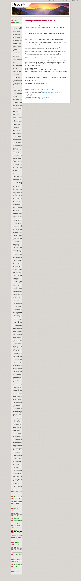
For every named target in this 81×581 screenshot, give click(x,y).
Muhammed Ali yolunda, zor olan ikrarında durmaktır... (17, 313)
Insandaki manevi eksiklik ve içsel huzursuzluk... (17, 427)
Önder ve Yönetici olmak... (17, 176)
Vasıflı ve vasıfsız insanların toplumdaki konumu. (17, 445)
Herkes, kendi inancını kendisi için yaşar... (17, 294)
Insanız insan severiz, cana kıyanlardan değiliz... (17, 316)
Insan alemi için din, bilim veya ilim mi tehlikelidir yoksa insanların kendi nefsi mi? (17, 250)
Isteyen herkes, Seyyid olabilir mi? (17, 120)
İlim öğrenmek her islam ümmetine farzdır (17, 480)
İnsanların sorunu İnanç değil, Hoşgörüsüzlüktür (17, 485)
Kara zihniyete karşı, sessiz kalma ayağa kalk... (17, 199)
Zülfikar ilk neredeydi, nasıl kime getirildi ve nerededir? (17, 285)
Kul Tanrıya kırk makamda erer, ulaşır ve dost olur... (17, 266)
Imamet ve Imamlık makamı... (17, 117)
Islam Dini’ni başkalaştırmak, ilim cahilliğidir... (17, 279)
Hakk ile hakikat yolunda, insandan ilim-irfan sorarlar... (17, 418)
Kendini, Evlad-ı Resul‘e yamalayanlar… (17, 196)
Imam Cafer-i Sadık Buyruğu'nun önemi (17, 27)
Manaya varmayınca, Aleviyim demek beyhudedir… (17, 233)
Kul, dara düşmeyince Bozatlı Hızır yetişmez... (17, 281)
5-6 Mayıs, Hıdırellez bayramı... (17, 312)
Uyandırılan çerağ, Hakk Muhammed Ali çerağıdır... (17, 236)
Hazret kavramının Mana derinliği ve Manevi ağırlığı (17, 477)
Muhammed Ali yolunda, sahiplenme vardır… (17, 207)
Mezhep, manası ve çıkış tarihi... (17, 40)
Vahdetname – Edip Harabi (17, 71)
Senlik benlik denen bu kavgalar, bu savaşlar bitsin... (17, 293)
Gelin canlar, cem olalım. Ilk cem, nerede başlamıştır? (17, 309)
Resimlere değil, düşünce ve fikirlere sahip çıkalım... (17, 290)
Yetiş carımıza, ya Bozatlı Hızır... (17, 284)
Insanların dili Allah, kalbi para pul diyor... (17, 400)
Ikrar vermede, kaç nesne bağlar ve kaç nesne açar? (17, 381)
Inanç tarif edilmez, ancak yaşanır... (17, 130)
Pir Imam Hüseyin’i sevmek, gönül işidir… (17, 202)
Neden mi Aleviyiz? (16, 97)
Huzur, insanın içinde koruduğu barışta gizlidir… (17, 439)
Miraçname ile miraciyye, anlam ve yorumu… (17, 358)
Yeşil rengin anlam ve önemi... (17, 291)
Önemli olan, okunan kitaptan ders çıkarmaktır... (17, 406)
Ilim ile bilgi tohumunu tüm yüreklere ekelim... (17, 436)
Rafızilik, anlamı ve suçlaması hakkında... (17, 344)
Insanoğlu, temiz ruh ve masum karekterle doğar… (17, 194)
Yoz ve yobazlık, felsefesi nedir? (17, 219)
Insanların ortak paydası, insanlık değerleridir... (17, 331)
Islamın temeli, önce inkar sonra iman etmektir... (17, 412)
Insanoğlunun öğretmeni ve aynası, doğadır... (17, 245)
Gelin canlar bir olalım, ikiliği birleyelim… (17, 372)
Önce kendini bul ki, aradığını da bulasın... (17, 369)
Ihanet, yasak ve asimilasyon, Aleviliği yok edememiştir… (17, 273)
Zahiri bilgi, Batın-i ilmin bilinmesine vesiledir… (17, 405)
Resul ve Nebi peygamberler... (17, 65)
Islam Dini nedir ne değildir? (17, 37)
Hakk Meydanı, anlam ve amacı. (17, 142)
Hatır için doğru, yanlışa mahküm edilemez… (17, 329)
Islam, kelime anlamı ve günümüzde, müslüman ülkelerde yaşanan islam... (17, 158)
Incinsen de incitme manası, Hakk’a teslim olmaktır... (17, 360)
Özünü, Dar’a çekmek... (17, 341)
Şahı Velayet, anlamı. (16, 77)
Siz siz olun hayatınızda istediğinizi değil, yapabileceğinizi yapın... (17, 260)
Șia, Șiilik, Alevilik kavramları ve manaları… (17, 143)
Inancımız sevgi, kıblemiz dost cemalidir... (17, 346)
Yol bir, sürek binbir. (16, 114)
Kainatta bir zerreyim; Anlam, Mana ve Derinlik (17, 479)
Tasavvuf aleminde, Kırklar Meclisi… (17, 164)
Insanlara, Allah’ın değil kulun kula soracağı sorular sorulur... (17, 337)
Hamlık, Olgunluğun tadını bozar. (17, 470)
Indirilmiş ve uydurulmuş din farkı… (17, 318)
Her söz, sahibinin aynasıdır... (17, 325)
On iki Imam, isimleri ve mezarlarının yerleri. (17, 102)
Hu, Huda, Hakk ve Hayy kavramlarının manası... (17, 282)
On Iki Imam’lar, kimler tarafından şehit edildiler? (17, 121)
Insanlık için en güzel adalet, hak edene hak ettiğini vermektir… (17, 257)
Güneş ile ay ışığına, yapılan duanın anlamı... (17, 355)
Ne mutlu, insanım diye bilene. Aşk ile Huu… (17, 335)
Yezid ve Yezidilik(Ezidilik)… (17, 220)
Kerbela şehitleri (16, 170)
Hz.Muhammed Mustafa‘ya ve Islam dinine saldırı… (17, 182)
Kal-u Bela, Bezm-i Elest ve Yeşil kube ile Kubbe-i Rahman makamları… (17, 383)
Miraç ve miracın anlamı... (17, 111)
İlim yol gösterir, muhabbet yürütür (17, 449)
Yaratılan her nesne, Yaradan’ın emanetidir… (17, 390)
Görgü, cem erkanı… (16, 242)
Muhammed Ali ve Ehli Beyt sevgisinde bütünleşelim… (17, 210)
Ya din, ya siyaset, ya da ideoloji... (17, 217)
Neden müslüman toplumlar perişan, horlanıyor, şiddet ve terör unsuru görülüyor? (17, 211)
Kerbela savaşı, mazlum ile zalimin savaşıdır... (17, 198)
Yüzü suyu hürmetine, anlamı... (17, 103)
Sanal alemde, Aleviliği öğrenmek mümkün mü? (17, 225)
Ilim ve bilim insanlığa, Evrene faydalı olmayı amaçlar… (17, 222)
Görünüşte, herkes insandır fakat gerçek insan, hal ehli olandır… (17, 179)
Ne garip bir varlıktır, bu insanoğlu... (17, 270)
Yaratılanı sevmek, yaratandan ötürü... (17, 118)
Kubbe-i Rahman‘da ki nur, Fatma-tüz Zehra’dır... (17, 259)
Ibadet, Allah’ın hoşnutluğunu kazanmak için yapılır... (17, 298)
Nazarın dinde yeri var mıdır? (17, 417)
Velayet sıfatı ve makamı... (17, 100)
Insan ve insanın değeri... (17, 185)
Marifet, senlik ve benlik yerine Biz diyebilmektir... (17, 319)
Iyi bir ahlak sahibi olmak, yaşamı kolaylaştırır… (17, 374)
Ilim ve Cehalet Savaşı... (17, 186)
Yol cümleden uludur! (16, 53)
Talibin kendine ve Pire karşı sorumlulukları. (17, 459)
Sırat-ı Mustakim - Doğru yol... (17, 41)
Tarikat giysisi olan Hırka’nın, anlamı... (17, 356)
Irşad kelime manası (16, 89)
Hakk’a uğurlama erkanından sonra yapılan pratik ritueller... (17, 393)
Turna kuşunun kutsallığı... (17, 81)
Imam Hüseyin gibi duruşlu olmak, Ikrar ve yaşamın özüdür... (17, 328)
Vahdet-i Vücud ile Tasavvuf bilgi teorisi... (17, 162)
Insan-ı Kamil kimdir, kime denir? (17, 115)
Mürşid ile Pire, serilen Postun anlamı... (17, 128)
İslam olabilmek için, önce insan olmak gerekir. (17, 465)
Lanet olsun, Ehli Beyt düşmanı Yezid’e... (17, 303)
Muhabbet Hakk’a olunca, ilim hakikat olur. (17, 446)
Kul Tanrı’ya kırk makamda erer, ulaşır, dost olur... (17, 310)
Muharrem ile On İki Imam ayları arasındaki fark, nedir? (17, 151)
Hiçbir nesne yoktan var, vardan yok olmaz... (17, 433)
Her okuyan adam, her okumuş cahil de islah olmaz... (17, 423)
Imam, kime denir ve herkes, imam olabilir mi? (17, 140)
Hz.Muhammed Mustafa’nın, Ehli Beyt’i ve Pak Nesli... (17, 340)
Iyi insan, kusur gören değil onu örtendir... (17, 409)
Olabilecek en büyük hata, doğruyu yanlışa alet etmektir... (17, 306)
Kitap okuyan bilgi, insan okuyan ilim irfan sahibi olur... (17, 420)
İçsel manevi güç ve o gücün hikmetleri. (17, 468)
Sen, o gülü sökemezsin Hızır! (17, 408)
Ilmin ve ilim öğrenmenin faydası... (17, 84)
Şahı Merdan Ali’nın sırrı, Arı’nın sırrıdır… (17, 264)
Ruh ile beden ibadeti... (17, 421)
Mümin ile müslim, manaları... (17, 334)
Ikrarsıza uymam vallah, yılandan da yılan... (17, 272)
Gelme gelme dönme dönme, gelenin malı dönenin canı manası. (17, 146)
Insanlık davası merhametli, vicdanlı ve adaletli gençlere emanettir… (17, 396)
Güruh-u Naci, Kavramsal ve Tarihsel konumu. (17, 462)
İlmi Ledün (15, 68)
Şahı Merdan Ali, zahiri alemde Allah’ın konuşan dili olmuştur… (17, 261)
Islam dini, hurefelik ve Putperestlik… (17, 191)
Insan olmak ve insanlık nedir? (17, 276)
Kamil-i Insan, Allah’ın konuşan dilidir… (17, 229)
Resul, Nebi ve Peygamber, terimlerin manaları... (17, 350)
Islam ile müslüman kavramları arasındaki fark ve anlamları (17, 338)
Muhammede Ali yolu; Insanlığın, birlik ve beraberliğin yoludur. (17, 123)
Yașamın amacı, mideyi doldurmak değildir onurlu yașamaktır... (17, 232)
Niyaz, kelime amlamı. (16, 124)
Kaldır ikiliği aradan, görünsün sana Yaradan (17, 473)
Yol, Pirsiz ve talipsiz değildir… (17, 389)
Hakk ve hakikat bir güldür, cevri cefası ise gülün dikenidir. (17, 155)
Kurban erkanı (15, 69)
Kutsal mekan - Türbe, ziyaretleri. (17, 61)
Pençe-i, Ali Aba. (16, 63)
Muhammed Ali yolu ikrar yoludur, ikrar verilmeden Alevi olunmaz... (17, 366)
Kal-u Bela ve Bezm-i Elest (17, 112)
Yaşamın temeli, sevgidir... (17, 213)
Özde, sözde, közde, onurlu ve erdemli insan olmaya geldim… (17, 239)
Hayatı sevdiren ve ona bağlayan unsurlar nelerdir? (17, 392)
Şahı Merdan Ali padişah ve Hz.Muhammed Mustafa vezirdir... (17, 269)
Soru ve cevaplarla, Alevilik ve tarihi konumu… (17, 384)
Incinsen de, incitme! (16, 126)
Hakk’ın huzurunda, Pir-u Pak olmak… (17, 183)
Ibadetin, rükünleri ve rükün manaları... (17, 149)
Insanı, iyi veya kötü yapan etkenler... (17, 189)
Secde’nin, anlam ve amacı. (17, 93)
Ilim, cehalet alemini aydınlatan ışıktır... (17, 349)
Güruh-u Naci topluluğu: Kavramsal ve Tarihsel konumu (17, 86)
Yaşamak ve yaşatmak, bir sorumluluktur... (17, 377)
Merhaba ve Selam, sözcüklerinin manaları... (17, 322)
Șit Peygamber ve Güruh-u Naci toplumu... (17, 160)
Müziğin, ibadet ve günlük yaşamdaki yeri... (17, 205)
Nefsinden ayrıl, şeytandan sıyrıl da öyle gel (17, 455)
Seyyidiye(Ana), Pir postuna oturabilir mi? (17, 75)
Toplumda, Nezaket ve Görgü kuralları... (17, 278)
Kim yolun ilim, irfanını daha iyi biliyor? (17, 78)
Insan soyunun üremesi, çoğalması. (17, 106)
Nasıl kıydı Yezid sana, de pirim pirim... (17, 227)
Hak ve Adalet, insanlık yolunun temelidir (17, 454)
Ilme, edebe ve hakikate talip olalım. (17, 105)
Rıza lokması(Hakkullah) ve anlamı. (17, 80)
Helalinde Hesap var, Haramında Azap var (17, 486)
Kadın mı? (14, 173)
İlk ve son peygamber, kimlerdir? (17, 139)
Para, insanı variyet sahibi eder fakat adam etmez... (17, 387)
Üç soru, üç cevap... (16, 95)
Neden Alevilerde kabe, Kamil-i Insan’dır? (17, 133)
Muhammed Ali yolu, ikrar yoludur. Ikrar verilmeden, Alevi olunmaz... (17, 109)
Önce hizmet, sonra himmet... (17, 275)
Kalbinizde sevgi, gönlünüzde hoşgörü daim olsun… (17, 256)
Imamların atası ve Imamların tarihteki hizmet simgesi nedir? (17, 397)
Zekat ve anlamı (15, 87)
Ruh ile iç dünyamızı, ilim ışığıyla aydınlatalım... (17, 371)
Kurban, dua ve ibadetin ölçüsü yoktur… (17, 426)
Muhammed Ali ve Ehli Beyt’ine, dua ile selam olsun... (17, 127)
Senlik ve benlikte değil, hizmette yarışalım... (17, 295)
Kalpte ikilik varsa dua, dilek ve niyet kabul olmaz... (17, 315)
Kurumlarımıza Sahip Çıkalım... (17, 195)
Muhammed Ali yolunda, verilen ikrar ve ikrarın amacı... (17, 353)
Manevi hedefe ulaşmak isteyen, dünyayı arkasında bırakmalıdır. (17, 442)
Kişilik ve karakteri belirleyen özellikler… (17, 363)
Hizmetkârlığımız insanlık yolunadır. (17, 443)
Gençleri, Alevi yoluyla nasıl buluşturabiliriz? (17, 476)
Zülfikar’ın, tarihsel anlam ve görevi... (17, 287)
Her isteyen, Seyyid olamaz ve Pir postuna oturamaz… (17, 359)
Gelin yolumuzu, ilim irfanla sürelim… (17, 297)
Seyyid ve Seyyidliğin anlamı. (17, 167)
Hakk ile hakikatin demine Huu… (17, 332)
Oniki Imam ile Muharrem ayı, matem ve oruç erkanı (17, 145)
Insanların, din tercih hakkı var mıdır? (17, 168)
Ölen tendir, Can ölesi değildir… (17, 165)
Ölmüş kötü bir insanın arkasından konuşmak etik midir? (17, 434)
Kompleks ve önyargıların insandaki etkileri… (17, 399)
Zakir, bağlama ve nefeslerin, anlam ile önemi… (17, 44)
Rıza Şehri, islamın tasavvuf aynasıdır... (17, 267)
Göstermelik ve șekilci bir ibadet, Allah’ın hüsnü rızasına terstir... (17, 254)
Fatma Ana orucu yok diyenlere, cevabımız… (17, 134)
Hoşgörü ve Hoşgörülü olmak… (17, 180)
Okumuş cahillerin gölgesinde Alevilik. (17, 448)
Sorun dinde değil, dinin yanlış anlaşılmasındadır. (17, 464)
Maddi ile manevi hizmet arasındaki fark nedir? (17, 394)
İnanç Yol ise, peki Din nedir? (17, 471)
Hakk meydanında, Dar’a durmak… (17, 154)
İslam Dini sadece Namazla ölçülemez (17, 482)
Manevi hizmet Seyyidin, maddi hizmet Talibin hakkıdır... (17, 411)
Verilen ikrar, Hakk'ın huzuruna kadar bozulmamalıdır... (17, 347)
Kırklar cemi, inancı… (16, 56)
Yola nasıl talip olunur (16, 148)
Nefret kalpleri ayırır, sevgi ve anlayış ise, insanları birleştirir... (17, 437)
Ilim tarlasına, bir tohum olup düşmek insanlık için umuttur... (17, 415)
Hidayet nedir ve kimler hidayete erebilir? (17, 235)
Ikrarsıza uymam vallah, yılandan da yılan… (17, 253)
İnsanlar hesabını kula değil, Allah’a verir (17, 451)
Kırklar (14, 62)
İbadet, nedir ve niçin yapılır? (17, 99)
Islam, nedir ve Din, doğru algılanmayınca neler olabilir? (17, 152)
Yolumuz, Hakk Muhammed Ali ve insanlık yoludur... (17, 288)
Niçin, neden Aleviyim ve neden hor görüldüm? (17, 108)
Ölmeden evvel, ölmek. (17, 171)
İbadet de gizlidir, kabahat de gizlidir (17, 474)
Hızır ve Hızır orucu (16, 74)
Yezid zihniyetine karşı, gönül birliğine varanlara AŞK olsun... (17, 326)
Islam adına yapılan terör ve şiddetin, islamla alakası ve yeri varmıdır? (17, 157)
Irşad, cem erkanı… (16, 244)
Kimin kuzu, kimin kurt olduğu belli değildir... (17, 368)
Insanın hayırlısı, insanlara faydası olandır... (17, 251)
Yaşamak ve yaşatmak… (17, 214)
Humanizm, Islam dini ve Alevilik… (17, 230)
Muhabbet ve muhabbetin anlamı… (17, 352)
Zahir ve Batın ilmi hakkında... (17, 72)
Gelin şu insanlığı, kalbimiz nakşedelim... (17, 321)
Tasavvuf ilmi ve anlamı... (17, 96)
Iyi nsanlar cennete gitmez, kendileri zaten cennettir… (17, 248)
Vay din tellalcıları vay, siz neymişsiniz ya (17, 452)
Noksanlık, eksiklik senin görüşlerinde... (17, 263)
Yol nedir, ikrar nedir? (16, 307)
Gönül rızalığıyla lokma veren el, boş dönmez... (17, 414)
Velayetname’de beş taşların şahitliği (17, 43)
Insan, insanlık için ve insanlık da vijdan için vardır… (17, 431)
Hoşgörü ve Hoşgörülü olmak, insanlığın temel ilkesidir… (17, 380)
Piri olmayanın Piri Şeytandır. (17, 467)
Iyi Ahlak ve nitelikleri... (17, 188)
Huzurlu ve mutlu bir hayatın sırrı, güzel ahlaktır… (17, 343)
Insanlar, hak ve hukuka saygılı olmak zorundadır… (17, 375)
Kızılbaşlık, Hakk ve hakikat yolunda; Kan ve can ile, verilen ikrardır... (17, 66)
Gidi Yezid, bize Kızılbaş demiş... (17, 136)
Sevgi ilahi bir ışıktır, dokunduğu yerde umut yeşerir (17, 483)
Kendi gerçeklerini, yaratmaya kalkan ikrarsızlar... (17, 201)
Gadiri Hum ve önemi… (17, 430)
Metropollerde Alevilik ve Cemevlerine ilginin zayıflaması (17, 457)
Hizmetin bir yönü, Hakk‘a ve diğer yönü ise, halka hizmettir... (17, 241)
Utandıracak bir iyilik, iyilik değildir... (17, 403)
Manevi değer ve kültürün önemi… (17, 204)
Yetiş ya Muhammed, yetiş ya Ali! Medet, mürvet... (17, 304)
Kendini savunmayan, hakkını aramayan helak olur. (17, 461)
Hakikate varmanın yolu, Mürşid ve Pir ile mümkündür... (17, 247)
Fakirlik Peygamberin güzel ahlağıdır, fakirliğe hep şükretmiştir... (17, 402)
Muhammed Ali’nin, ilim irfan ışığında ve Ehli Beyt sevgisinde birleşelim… (17, 362)
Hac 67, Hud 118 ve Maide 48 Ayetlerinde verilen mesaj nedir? (17, 428)
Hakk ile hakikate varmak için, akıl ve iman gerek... (17, 365)
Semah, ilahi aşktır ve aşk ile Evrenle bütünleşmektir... (17, 424)
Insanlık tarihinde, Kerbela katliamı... (17, 386)
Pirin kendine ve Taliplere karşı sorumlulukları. (17, 458)
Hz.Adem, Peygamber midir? (17, 174)
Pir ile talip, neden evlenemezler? (17, 83)
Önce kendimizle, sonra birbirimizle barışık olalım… (17, 238)
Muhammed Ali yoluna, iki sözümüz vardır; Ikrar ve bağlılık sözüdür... (17, 324)
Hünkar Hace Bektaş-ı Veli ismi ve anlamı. (17, 161)
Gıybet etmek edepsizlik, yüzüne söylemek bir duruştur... (17, 440)
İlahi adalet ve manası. (16, 131)
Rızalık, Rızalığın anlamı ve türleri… (17, 137)
